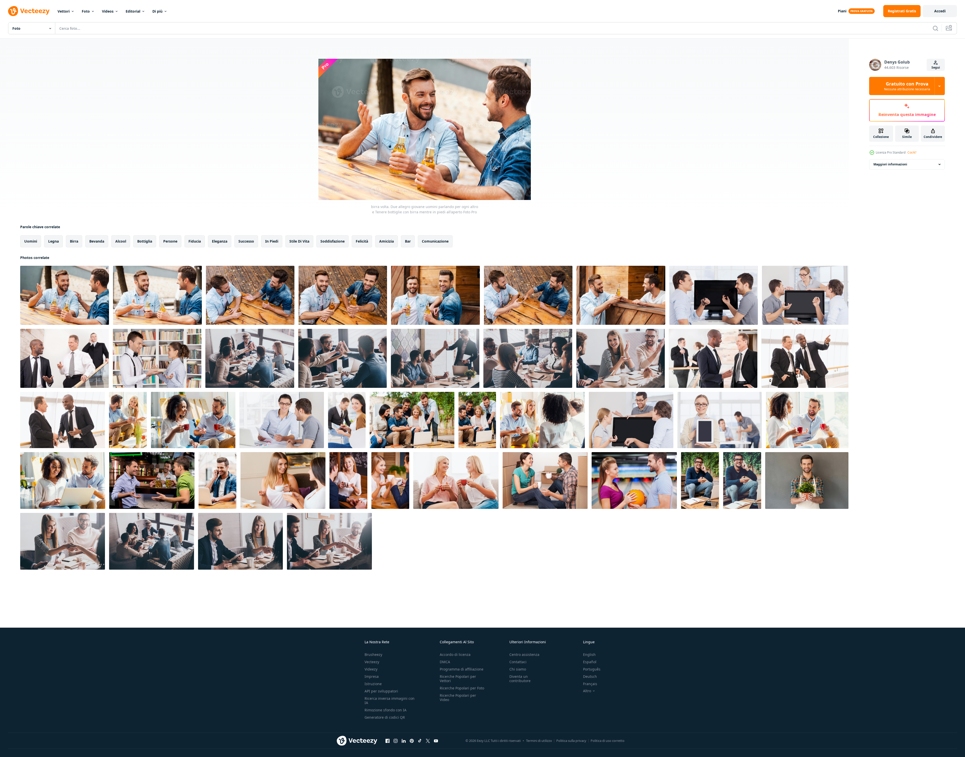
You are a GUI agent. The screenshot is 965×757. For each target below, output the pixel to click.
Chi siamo (517, 669)
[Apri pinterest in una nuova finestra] (412, 741)
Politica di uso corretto (607, 740)
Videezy (371, 669)
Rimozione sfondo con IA (385, 710)
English (589, 654)
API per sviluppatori (381, 691)
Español (589, 661)
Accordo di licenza (455, 654)
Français (590, 683)
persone (170, 241)
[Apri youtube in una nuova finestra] (436, 741)
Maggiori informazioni (890, 164)
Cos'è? (911, 152)
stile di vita (299, 241)
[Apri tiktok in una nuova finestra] (420, 741)
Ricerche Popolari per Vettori (458, 678)
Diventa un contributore (520, 678)
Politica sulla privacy (571, 740)
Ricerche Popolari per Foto (462, 688)
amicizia (386, 241)
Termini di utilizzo (539, 740)
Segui (935, 67)
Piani (842, 11)
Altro (587, 691)
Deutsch (590, 676)
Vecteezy (372, 661)
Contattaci (518, 661)
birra (74, 241)
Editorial (133, 11)
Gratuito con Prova (907, 86)
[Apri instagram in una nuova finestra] (396, 741)
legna (53, 241)
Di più (157, 11)
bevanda (96, 241)
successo (246, 241)
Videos (108, 11)
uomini (30, 241)
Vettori (64, 11)
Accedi (940, 11)
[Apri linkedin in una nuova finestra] (404, 741)
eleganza (219, 241)
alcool (120, 241)
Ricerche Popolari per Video (458, 697)
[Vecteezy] (28, 11)
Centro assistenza (524, 654)
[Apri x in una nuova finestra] (428, 741)
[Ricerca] (935, 28)
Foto (86, 11)
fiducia (194, 241)
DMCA (445, 661)
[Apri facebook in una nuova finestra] (387, 741)
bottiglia (144, 241)
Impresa (372, 676)
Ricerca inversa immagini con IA (390, 700)
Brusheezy (373, 654)
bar (408, 241)
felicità (362, 241)
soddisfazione (332, 241)
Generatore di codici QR (385, 717)
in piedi (271, 241)
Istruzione (373, 683)
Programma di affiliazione (461, 669)
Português (591, 669)
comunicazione (435, 241)
